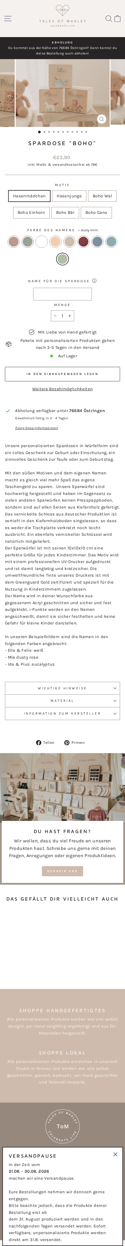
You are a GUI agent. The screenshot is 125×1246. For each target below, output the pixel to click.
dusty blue (97, 241)
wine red (83, 241)
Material (62, 701)
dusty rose (13, 241)
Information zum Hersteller (62, 713)
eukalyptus (27, 241)
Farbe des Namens (62, 230)
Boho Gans (96, 212)
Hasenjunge (69, 196)
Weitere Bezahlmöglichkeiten (62, 389)
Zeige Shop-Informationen (36, 428)
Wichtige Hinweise (62, 688)
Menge (62, 305)
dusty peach (55, 241)
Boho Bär (65, 212)
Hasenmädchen (29, 196)
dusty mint (62, 259)
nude (69, 241)
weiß (41, 241)
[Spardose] (10, 963)
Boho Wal (102, 196)
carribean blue (111, 241)
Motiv (62, 185)
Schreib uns (62, 871)
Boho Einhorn (31, 212)
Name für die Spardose (59, 281)
